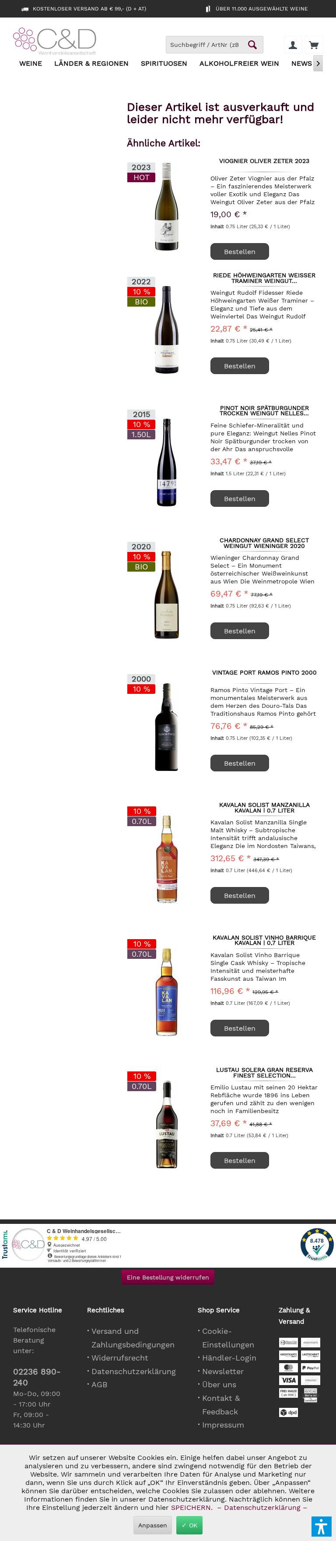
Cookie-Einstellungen (228, 1337)
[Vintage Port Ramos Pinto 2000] (167, 727)
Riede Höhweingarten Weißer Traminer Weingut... (264, 277)
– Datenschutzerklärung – (262, 1507)
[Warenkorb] (313, 44)
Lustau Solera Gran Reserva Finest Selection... (264, 1072)
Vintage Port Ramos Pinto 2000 (264, 673)
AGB (99, 1384)
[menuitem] (313, 44)
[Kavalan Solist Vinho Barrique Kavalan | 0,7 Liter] (167, 992)
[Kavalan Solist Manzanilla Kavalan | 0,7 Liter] (167, 859)
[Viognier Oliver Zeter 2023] (167, 206)
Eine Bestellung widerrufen (168, 1277)
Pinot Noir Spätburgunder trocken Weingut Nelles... (264, 410)
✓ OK (189, 1525)
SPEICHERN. (193, 1507)
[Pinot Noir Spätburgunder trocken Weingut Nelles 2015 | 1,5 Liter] (167, 462)
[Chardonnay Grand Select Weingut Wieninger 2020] (167, 594)
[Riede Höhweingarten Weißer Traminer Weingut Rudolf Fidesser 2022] (167, 329)
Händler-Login (229, 1357)
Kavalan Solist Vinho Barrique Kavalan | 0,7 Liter (264, 940)
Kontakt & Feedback (221, 1404)
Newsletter (223, 1371)
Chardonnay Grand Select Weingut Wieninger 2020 (264, 542)
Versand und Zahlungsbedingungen (133, 1337)
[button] (322, 1526)
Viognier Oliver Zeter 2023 (264, 161)
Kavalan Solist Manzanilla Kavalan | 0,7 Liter (264, 807)
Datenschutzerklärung (133, 1371)
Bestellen (240, 251)
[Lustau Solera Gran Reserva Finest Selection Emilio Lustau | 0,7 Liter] (167, 1124)
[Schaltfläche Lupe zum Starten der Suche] (252, 44)
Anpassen (152, 1525)
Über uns (219, 1384)
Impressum (223, 1424)
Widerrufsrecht (119, 1357)
